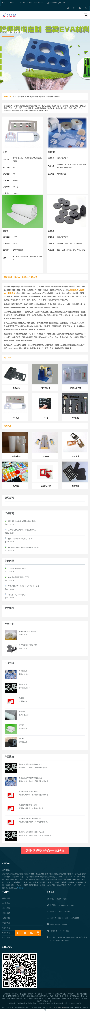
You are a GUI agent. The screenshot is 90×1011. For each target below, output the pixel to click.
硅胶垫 (73, 1003)
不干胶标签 (42, 1003)
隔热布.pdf (23, 728)
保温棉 (21, 698)
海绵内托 (16, 388)
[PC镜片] (22, 132)
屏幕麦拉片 (23, 671)
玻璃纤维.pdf (23, 715)
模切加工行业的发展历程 (28, 645)
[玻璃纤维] (11, 715)
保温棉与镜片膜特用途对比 (28, 791)
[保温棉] (11, 701)
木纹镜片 (75, 456)
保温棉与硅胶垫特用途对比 (28, 805)
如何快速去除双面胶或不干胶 (19, 577)
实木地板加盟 (59, 1003)
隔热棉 (21, 738)
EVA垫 (45, 417)
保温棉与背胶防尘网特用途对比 (30, 818)
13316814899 (63, 918)
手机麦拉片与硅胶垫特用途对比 (30, 764)
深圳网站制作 (22, 1003)
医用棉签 (50, 1003)
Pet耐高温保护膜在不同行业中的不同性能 (23, 547)
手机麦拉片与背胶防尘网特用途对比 (32, 832)
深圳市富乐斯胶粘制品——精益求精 (45, 850)
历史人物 (67, 1003)
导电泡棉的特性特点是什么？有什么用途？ (23, 586)
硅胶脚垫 (75, 486)
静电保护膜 (16, 456)
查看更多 (20, 888)
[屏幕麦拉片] (67, 132)
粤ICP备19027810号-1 (57, 1007)
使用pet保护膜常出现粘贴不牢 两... (21, 539)
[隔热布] (22, 211)
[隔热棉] (11, 742)
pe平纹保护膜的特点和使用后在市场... (22, 530)
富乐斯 (78, 1003)
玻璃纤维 (22, 711)
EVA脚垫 (16, 486)
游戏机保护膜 (75, 388)
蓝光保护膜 (45, 388)
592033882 (62, 924)
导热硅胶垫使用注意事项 (17, 568)
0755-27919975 (10, 3)
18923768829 (74, 918)
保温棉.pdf (23, 701)
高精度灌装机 (33, 1003)
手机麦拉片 (23, 684)
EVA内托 (75, 417)
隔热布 (21, 725)
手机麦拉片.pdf (24, 688)
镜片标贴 (21, 96)
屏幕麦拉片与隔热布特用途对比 (30, 778)
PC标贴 (46, 456)
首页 (14, 96)
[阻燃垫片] (67, 211)
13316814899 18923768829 (32, 3)
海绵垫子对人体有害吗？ (17, 595)
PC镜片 (16, 417)
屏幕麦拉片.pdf (24, 674)
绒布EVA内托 (46, 486)
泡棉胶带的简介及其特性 (28, 631)
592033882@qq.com (57, 3)
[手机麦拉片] (11, 688)
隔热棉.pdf (23, 742)
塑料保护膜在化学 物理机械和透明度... (22, 521)
